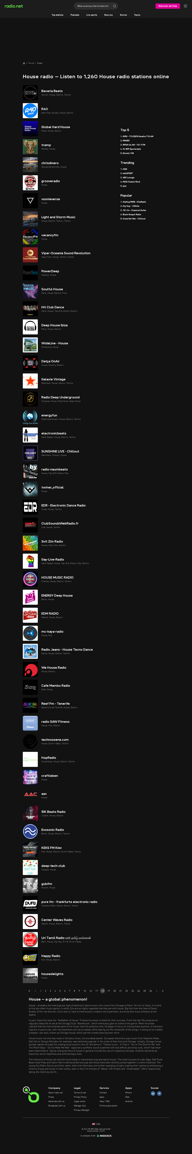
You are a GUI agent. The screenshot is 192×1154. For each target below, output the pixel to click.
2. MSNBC (125, 141)
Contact (103, 1093)
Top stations (57, 15)
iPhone (128, 1093)
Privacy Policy (80, 1097)
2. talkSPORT (126, 173)
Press (51, 1097)
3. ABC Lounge (127, 178)
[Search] (114, 6)
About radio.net (55, 1093)
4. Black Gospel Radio (130, 215)
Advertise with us (56, 1101)
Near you (108, 15)
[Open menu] (185, 6)
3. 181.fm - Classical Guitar (133, 210)
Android (128, 1101)
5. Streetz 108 (127, 153)
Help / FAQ (105, 1101)
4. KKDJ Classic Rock (130, 182)
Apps (102, 1097)
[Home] (24, 63)
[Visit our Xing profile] (159, 1093)
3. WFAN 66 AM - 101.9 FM (132, 145)
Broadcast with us (56, 1106)
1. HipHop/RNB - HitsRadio (133, 202)
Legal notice (79, 1101)
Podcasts (74, 15)
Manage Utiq (80, 1106)
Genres (123, 15)
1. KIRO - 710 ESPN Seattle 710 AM (136, 136)
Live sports (91, 15)
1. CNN (123, 169)
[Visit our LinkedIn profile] (153, 1093)
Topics (137, 15)
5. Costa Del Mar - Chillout (133, 219)
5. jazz (123, 186)
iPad (127, 1097)
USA (98, 1124)
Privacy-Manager (82, 1110)
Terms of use (80, 1093)
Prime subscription (108, 1106)
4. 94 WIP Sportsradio (130, 149)
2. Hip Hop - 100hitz (129, 206)
